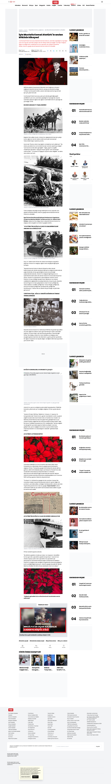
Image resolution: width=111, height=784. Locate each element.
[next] (66, 663)
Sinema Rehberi (31, 733)
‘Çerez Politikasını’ (35, 772)
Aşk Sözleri (50, 718)
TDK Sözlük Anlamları (72, 715)
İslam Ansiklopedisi (71, 722)
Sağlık (54, 5)
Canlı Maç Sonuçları (52, 736)
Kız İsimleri (69, 738)
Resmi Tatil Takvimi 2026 (92, 735)
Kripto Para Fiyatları (12, 738)
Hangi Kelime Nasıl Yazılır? (73, 729)
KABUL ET (35, 776)
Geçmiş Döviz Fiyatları (92, 727)
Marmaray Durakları (71, 735)
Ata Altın (49, 727)
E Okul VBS (30, 722)
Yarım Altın (50, 726)
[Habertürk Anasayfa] (55, 2)
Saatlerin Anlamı (51, 717)
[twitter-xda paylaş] (51, 51)
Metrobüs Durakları (71, 733)
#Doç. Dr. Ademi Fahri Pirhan (66, 641)
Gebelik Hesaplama (91, 721)
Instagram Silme (32, 738)
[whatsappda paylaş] (57, 51)
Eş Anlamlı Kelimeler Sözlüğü (73, 727)
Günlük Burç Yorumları (33, 726)
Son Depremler (31, 727)
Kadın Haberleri (11, 727)
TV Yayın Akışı (31, 735)
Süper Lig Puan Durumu (53, 738)
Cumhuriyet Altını (52, 729)
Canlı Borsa (30, 713)
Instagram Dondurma (33, 736)
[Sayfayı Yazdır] (63, 51)
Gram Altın (50, 722)
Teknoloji (67, 5)
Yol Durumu (30, 731)
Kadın (48, 5)
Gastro (73, 5)
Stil (83, 5)
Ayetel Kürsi (50, 715)
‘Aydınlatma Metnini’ (25, 774)
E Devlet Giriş (31, 724)
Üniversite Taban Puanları (73, 717)
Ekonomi (25, 5)
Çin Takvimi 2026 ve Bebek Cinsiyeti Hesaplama (93, 717)
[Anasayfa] (10, 709)
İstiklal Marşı (31, 720)
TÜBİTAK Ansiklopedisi (72, 724)
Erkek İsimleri (70, 736)
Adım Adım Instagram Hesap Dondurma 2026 (94, 729)
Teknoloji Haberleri (12, 729)
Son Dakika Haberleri (13, 713)
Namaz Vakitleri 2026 (33, 715)
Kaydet (98, 746)
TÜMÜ (70, 156)
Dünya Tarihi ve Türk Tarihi (73, 720)
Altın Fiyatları (11, 733)
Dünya (31, 5)
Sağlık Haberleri (11, 726)
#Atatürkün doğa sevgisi (37, 641)
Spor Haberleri (11, 722)
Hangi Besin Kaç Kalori (72, 726)
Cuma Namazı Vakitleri (33, 717)
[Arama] (9, 2)
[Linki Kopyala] (66, 51)
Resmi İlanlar (90, 5)
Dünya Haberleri (12, 724)
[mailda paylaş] (60, 51)
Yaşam (25, 30)
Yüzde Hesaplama (91, 725)
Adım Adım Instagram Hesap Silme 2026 (94, 732)
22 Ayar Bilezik (51, 731)
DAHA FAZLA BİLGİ (25, 776)
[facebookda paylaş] (48, 51)
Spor (36, 5)
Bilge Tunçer (22, 50)
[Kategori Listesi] (102, 2)
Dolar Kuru (10, 735)
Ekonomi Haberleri (12, 717)
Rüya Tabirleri (70, 718)
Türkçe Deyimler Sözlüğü (92, 715)
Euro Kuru (10, 736)
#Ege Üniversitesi (51, 641)
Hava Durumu (31, 729)
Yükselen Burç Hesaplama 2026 (94, 723)
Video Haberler (70, 713)
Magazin (42, 5)
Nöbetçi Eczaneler (32, 718)
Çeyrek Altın (50, 724)
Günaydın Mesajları (52, 720)
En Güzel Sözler (70, 731)
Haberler (21, 30)
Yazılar (60, 5)
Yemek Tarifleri (51, 713)
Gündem (18, 5)
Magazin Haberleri (12, 720)
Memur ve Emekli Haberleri (14, 731)
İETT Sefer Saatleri (91, 720)
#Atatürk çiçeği (23, 641)
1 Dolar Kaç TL (51, 733)
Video (79, 5)
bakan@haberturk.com (24, 51)
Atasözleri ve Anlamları (92, 713)
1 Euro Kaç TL (50, 735)
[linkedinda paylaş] (54, 51)
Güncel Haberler (12, 718)
